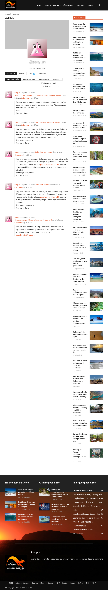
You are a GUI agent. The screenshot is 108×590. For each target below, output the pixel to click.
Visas (47, 5)
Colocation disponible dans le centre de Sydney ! (33, 220)
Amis (32, 74)
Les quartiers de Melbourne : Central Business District (80, 125)
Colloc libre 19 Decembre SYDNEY (48, 122)
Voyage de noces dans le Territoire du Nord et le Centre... (80, 99)
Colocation (25, 98)
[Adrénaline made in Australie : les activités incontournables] (96, 319)
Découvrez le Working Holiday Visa (87, 494)
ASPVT (94, 583)
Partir (56, 5)
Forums (42, 74)
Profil (21, 74)
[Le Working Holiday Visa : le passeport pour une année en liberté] (44, 506)
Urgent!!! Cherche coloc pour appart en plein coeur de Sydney (38, 95)
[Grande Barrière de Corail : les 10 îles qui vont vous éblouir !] (96, 199)
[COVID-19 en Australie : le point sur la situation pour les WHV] (96, 139)
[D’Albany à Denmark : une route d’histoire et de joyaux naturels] (96, 277)
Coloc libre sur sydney (43, 152)
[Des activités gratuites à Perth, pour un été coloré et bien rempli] (96, 246)
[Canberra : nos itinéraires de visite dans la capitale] (96, 293)
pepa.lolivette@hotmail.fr (49, 164)
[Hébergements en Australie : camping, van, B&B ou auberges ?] (96, 408)
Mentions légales (46, 583)
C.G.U (57, 583)
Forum (91, 5)
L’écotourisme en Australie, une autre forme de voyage (80, 305)
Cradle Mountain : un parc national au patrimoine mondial (80, 423)
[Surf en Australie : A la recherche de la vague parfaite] (96, 335)
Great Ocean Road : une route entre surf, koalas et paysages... (26, 504)
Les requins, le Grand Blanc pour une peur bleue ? (79, 86)
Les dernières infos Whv (83, 502)
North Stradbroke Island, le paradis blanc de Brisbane (79, 170)
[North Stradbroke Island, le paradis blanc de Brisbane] (96, 170)
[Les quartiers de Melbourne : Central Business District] (96, 126)
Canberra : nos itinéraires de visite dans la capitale (80, 292)
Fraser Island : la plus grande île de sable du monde (79, 26)
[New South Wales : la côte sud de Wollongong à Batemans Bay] (96, 379)
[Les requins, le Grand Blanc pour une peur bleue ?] (96, 87)
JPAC (87, 583)
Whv (39, 5)
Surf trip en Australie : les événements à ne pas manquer (26, 517)
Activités (11, 74)
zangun (17, 93)
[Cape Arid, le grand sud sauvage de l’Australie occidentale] (96, 364)
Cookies (35, 583)
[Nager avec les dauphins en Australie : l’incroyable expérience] (96, 212)
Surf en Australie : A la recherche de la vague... (80, 334)
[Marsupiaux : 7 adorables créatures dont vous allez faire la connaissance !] (44, 492)
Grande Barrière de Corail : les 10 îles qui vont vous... (79, 198)
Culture (80, 5)
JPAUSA (80, 583)
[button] (99, 5)
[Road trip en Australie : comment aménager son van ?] (96, 453)
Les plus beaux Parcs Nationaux (86, 498)
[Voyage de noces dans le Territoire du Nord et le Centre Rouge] (96, 100)
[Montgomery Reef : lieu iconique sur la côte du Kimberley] (96, 395)
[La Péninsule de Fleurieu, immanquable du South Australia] (96, 71)
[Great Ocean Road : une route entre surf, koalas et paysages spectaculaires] (96, 40)
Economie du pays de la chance (86, 518)
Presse (72, 583)
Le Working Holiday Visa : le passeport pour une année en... (60, 507)
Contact (65, 583)
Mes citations (29, 79)
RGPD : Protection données (19, 583)
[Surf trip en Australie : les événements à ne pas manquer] (96, 56)
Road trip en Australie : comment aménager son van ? (79, 454)
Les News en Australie (82, 490)
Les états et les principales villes (86, 514)
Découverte (68, 5)
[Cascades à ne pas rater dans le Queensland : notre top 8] (96, 155)
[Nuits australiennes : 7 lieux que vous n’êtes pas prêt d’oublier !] (96, 230)
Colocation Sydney (42, 185)
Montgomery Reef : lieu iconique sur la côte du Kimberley (80, 394)
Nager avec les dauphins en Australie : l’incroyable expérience (78, 214)
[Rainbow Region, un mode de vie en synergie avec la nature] (96, 437)
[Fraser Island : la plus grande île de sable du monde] (96, 27)
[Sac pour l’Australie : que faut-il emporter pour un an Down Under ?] (96, 184)
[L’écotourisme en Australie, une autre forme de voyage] (96, 306)
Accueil (8, 14)
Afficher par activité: (48, 83)
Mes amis (56, 79)
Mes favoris (44, 79)
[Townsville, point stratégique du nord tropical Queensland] (96, 262)
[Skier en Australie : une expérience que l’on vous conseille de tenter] (96, 348)
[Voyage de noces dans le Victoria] (96, 113)
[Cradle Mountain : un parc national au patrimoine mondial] (96, 424)
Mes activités (13, 79)
